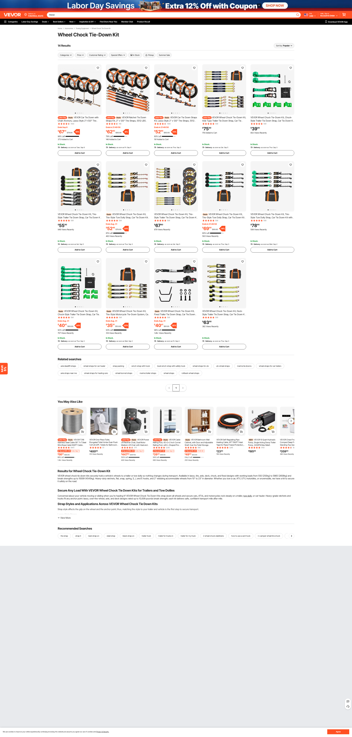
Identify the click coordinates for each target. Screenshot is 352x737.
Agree (338, 732)
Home (60, 28)
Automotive (69, 28)
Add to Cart (80, 153)
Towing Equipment (82, 28)
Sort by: (279, 45)
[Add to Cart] (82, 432)
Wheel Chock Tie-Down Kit (101, 28)
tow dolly (247, 495)
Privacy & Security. (102, 732)
